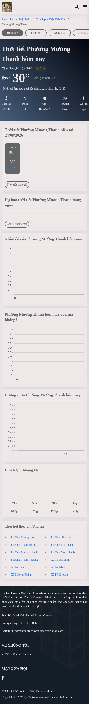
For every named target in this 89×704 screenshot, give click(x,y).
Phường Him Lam (61, 537)
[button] (84, 7)
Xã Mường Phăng (21, 574)
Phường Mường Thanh (24, 552)
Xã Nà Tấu (17, 567)
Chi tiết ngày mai (17, 223)
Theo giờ (36, 32)
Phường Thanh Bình (23, 544)
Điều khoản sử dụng (41, 691)
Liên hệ (27, 654)
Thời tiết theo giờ (17, 184)
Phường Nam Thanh (63, 552)
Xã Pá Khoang (59, 574)
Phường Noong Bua (22, 537)
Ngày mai (59, 32)
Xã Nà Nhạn (58, 567)
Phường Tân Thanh (62, 544)
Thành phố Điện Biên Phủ (51, 19)
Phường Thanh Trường (24, 559)
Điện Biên (24, 19)
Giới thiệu (11, 654)
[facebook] (3, 678)
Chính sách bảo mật (13, 691)
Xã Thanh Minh (60, 559)
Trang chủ (7, 19)
